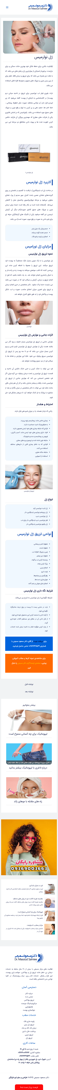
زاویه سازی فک (29, 1021)
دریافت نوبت (38, 641)
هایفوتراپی (29, 1007)
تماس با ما (29, 997)
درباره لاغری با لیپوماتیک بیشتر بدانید (28, 768)
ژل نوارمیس (22, 346)
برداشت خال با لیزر (29, 1031)
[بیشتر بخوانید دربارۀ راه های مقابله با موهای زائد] (29, 787)
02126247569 (34, 646)
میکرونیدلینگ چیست (29, 1003)
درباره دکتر (29, 993)
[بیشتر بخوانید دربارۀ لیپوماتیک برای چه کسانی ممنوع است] (29, 720)
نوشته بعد (29, 691)
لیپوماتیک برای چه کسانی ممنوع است (28, 734)
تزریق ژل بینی (29, 1024)
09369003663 (23, 1052)
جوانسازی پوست (29, 1010)
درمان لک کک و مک (29, 1028)
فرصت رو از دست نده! (29, 1087)
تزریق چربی (29, 1034)
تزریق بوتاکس (29, 1000)
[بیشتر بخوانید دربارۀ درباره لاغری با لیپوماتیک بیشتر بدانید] (29, 754)
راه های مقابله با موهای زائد (28, 802)
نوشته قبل (29, 684)
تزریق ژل (29, 1038)
